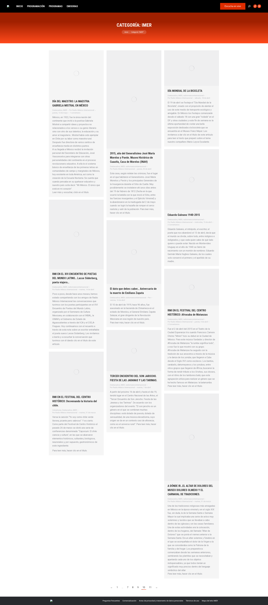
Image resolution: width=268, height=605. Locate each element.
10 (144, 587)
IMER (65, 110)
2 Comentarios (173, 225)
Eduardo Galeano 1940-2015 (184, 215)
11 (150, 587)
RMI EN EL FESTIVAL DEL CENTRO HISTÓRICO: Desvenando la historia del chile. (74, 401)
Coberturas (56, 410)
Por (81, 110)
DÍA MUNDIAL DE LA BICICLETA (185, 90)
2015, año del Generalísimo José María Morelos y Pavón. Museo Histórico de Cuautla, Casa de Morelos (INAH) (132, 157)
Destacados (57, 110)
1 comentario (75, 113)
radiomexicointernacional (136, 166)
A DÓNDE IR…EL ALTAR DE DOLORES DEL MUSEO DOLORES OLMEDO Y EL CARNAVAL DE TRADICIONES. (190, 490)
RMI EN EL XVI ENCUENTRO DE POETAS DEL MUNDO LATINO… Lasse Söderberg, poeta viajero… (75, 278)
